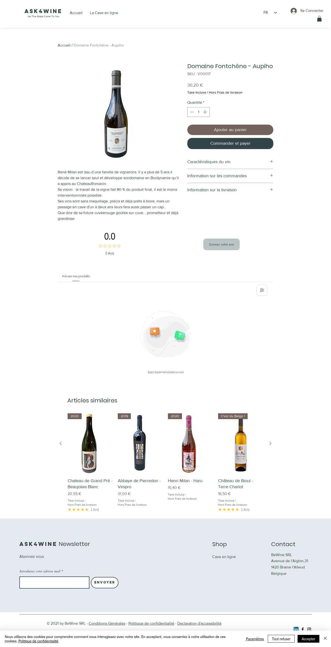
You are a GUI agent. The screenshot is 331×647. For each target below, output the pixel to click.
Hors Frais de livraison (226, 92)
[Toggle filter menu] (262, 290)
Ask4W (37, 11)
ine (56, 11)
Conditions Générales (107, 623)
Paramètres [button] (255, 638)
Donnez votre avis (221, 244)
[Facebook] (302, 629)
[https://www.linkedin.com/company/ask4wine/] (296, 629)
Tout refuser (281, 638)
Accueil (64, 45)
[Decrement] (191, 112)
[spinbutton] (198, 112)
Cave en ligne (224, 557)
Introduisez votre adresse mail (40, 571)
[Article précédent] (60, 443)
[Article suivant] (270, 443)
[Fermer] (325, 638)
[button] (319, 19)
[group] (165, 462)
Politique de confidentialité (38, 641)
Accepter (308, 638)
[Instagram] (309, 629)
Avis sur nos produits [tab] (76, 276)
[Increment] (205, 112)
